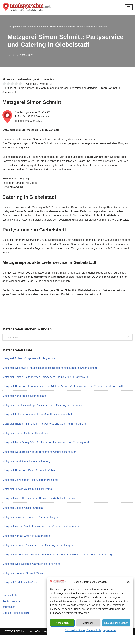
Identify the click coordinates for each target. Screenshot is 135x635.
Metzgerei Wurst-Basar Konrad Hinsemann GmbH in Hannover (39, 451)
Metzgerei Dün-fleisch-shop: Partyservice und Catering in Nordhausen (43, 405)
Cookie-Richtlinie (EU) (15, 612)
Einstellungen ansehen (116, 622)
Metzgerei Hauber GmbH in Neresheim (25, 433)
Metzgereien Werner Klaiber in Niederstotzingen (30, 517)
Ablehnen (88, 622)
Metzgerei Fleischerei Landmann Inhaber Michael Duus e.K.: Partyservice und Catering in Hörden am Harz (64, 386)
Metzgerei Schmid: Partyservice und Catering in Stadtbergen (37, 545)
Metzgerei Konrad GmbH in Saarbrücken (26, 535)
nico (14, 55)
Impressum (109, 630)
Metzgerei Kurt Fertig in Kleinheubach (24, 395)
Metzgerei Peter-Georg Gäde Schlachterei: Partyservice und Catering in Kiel (46, 442)
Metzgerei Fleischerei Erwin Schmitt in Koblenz (30, 470)
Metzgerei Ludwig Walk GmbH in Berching (27, 489)
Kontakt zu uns (11, 601)
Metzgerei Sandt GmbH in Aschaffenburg (26, 461)
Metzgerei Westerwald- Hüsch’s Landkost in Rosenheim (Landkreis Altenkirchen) (49, 367)
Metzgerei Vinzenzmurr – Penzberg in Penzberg (30, 479)
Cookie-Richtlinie (75, 630)
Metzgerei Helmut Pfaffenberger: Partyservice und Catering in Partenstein (45, 377)
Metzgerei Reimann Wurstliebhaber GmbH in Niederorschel (37, 414)
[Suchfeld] (129, 337)
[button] (128, 582)
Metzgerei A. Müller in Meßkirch (20, 582)
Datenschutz (93, 630)
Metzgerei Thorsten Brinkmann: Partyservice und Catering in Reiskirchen (44, 423)
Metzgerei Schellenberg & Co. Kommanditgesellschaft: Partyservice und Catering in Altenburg (57, 554)
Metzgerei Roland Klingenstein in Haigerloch (28, 358)
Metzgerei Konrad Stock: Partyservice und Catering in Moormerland (41, 526)
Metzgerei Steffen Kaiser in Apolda (22, 507)
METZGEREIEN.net (14, 631)
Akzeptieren (62, 622)
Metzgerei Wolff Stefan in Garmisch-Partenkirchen (31, 563)
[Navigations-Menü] (129, 7)
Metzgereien (13, 26)
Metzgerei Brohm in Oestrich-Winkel (23, 573)
